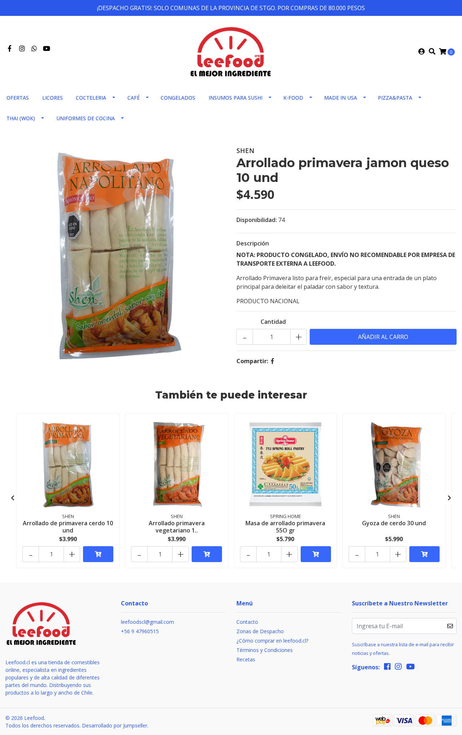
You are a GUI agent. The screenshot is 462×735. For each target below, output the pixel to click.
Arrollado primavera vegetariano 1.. (177, 526)
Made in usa (340, 97)
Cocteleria (91, 97)
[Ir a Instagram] (22, 49)
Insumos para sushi (235, 97)
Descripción (252, 243)
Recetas (245, 659)
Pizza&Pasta (395, 97)
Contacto (247, 621)
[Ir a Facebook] (9, 49)
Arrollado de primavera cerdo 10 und (68, 526)
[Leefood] (231, 51)
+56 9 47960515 (140, 631)
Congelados (178, 97)
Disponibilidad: (256, 220)
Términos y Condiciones (264, 650)
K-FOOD (293, 97)
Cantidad (273, 322)
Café (133, 97)
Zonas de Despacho (260, 631)
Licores (52, 97)
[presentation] (12, 498)
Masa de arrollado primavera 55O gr (285, 526)
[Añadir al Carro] (98, 554)
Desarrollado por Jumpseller (114, 725)
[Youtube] (46, 49)
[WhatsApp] (34, 49)
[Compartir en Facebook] (272, 361)
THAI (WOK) (20, 118)
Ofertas (17, 97)
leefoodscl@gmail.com (147, 621)
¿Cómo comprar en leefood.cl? (272, 640)
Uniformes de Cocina (85, 118)
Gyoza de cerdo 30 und (394, 523)
